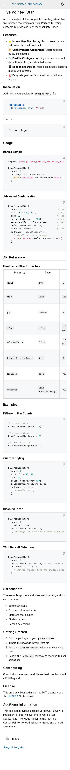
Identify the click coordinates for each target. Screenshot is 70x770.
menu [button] (6, 4)
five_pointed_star (14, 747)
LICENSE (13, 696)
